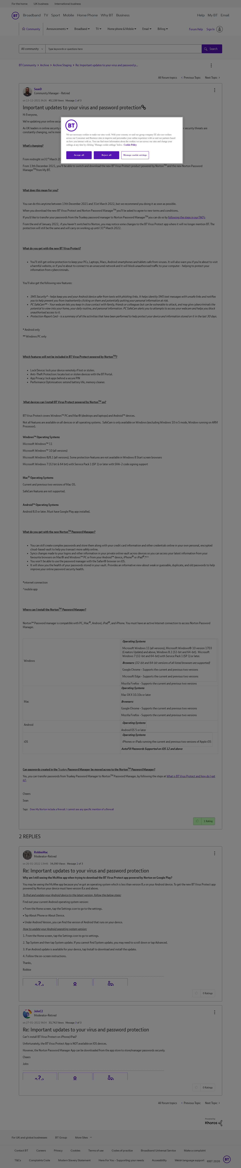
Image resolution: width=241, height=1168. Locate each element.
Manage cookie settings (135, 155)
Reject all (106, 155)
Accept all (79, 155)
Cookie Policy (130, 145)
